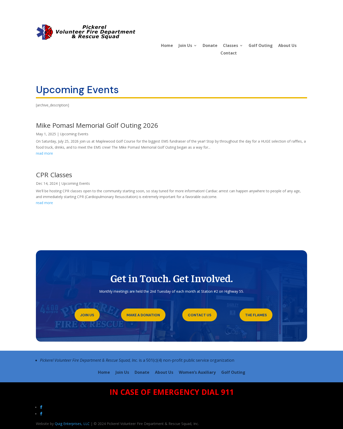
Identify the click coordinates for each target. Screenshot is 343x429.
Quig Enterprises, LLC (72, 423)
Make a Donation (143, 315)
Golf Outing (261, 46)
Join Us (185, 46)
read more (44, 153)
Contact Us (199, 315)
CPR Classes (54, 174)
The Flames (256, 315)
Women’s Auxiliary (197, 373)
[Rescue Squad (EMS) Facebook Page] (41, 407)
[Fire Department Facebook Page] (41, 413)
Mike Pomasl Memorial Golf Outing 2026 (97, 125)
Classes (230, 46)
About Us (287, 46)
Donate (210, 46)
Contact (228, 53)
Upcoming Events (74, 134)
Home (167, 46)
